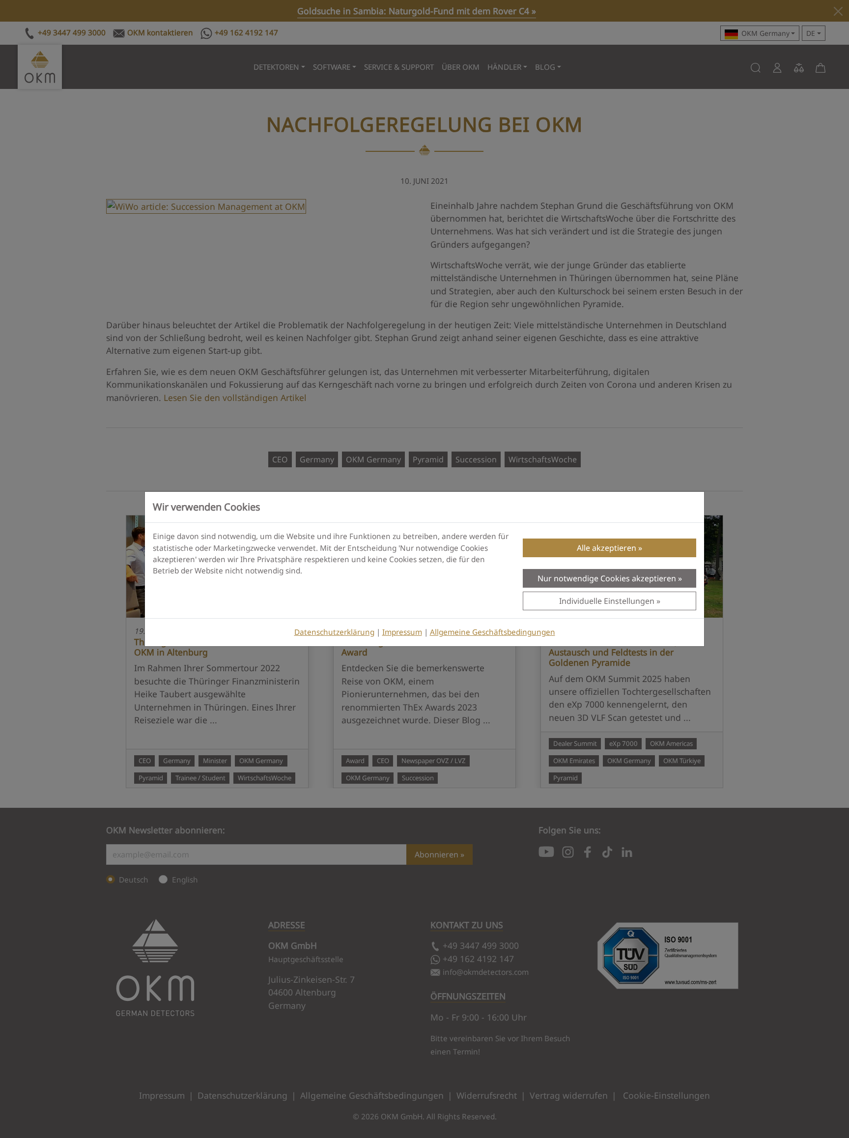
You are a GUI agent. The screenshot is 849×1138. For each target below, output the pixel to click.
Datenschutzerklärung (334, 632)
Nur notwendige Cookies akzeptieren (607, 578)
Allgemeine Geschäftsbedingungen (492, 632)
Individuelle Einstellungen (606, 601)
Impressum (402, 632)
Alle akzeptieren (606, 547)
